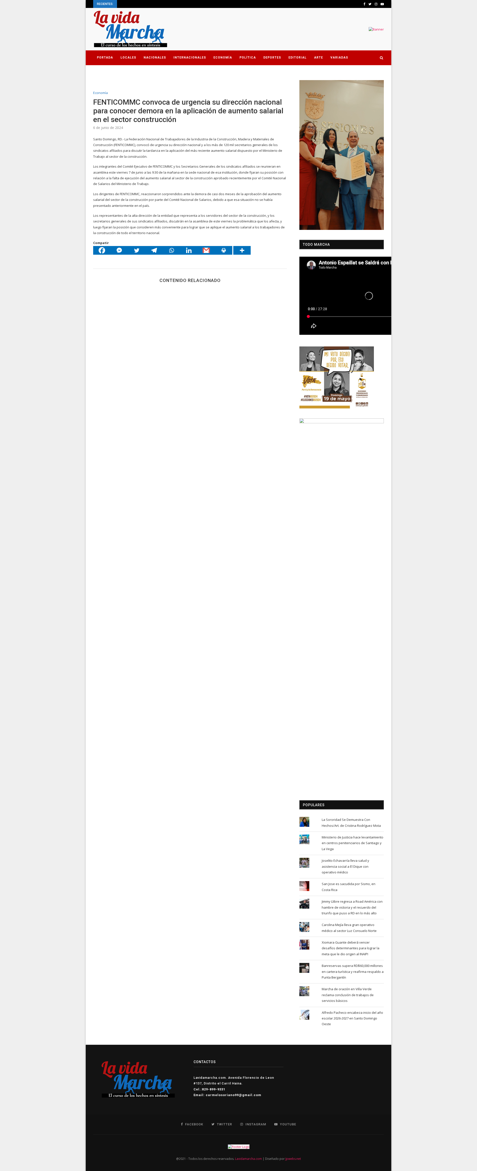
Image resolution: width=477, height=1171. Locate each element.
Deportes (272, 57)
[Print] (223, 250)
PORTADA (105, 57)
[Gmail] (206, 250)
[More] (242, 250)
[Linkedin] (189, 250)
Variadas (339, 57)
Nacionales (155, 57)
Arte (318, 57)
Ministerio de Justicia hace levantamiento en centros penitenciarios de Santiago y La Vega (352, 843)
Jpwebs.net (293, 1159)
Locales (128, 57)
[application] (341, 155)
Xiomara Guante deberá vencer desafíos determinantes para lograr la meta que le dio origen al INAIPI (350, 948)
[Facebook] (102, 250)
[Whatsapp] (171, 250)
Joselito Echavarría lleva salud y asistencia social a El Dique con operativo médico (345, 866)
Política (247, 57)
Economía (222, 57)
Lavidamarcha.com (248, 1159)
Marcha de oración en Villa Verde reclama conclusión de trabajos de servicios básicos (348, 995)
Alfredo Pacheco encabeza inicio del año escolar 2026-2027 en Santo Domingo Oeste (352, 1018)
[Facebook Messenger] (119, 250)
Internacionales (189, 57)
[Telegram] (154, 250)
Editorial (297, 57)
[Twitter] (136, 250)
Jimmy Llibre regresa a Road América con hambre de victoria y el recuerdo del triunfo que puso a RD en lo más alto (352, 907)
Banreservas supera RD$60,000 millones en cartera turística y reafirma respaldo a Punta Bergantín (353, 971)
